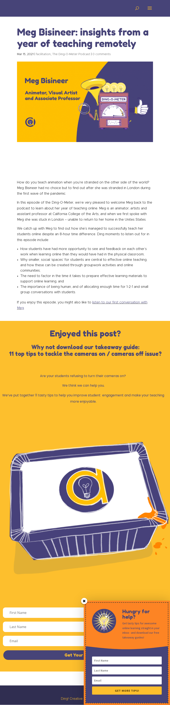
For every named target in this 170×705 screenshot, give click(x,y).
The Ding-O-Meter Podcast (71, 54)
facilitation (43, 54)
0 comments (101, 54)
